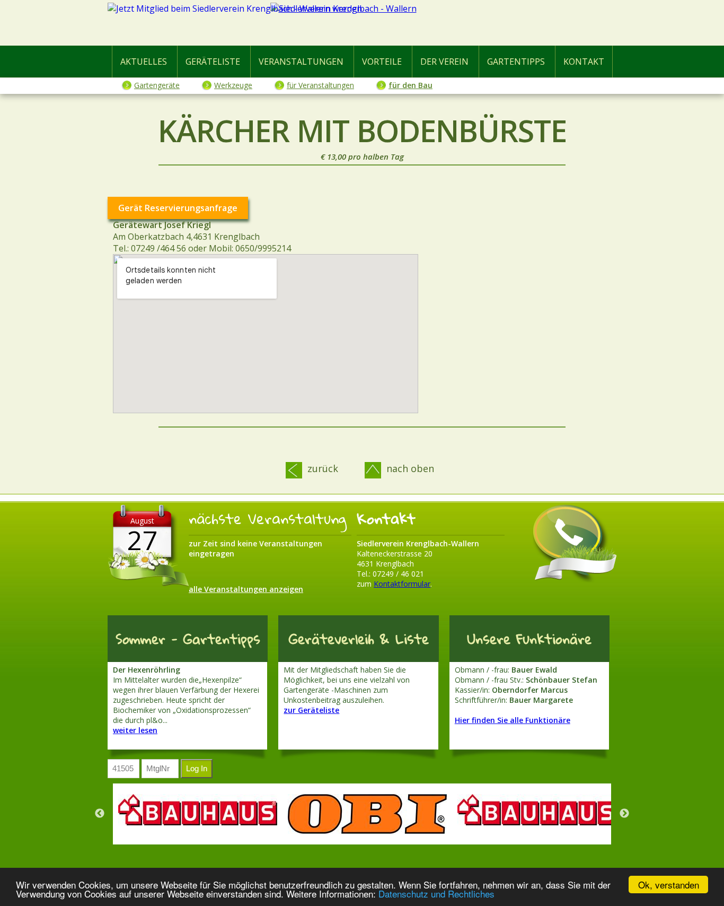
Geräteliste (213, 61)
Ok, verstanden (668, 884)
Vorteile (382, 61)
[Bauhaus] (197, 809)
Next (624, 813)
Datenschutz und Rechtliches (436, 893)
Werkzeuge (233, 85)
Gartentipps (516, 61)
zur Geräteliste (311, 710)
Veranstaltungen (301, 61)
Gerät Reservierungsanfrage (177, 208)
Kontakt (583, 61)
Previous (99, 813)
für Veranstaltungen (320, 85)
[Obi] (367, 814)
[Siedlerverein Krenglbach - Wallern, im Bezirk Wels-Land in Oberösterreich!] (362, 25)
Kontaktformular (402, 584)
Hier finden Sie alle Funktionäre (512, 720)
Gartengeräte (157, 85)
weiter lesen (135, 730)
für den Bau (410, 85)
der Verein (444, 61)
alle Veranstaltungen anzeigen (246, 589)
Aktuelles (143, 61)
